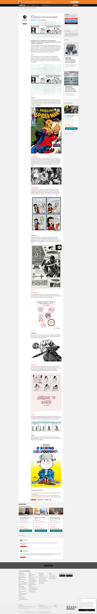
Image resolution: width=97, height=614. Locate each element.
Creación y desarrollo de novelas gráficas (41, 496)
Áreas (30, 573)
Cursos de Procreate (42, 578)
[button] (40, 5)
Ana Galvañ (34, 364)
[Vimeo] (75, 607)
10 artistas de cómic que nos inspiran (44, 17)
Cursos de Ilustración (22, 574)
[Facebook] (67, 607)
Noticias (47, 606)
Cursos (20, 606)
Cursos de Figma (41, 583)
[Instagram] (73, 607)
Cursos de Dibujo (31, 578)
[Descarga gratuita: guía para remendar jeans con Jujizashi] (71, 49)
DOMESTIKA (22, 5)
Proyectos (33, 5)
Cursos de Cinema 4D (42, 579)
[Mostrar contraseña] (76, 29)
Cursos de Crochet (32, 590)
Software (41, 573)
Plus (37, 5)
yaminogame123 (26, 550)
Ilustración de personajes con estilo (39, 495)
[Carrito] (67, 5)
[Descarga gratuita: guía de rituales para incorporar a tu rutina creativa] (71, 78)
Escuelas (34, 606)
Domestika (40, 606)
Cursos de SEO (31, 586)
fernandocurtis (25, 539)
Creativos (31, 606)
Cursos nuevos (51, 574)
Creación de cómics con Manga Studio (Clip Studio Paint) (44, 492)
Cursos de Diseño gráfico (33, 580)
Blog (21, 7)
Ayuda (51, 606)
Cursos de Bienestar (22, 598)
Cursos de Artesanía (32, 579)
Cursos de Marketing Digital (33, 589)
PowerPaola (34, 156)
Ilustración (33, 15)
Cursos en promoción (52, 578)
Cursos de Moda (21, 586)
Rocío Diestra (34, 292)
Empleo (26, 606)
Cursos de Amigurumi (32, 591)
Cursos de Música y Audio (23, 593)
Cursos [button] (28, 5)
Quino (32, 54)
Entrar (70, 5)
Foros (28, 606)
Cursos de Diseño (21, 581)
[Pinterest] (71, 607)
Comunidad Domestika (22, 504)
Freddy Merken (35, 188)
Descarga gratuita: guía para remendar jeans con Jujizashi (70, 61)
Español (56, 606)
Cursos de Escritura (22, 587)
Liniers (32, 414)
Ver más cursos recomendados (69, 133)
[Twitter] (69, 607)
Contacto (44, 606)
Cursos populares (52, 577)
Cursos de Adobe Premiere (43, 580)
